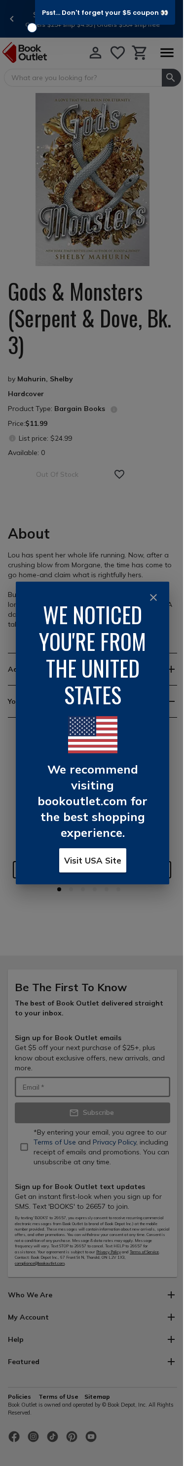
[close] (153, 597)
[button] (105, 12)
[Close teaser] (32, 28)
